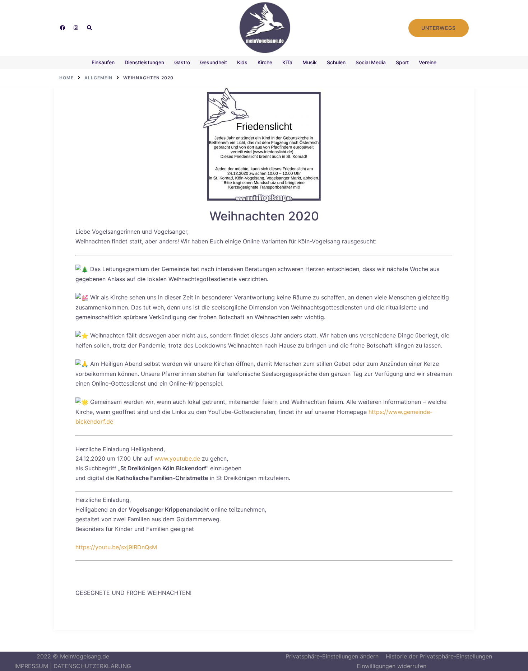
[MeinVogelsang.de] (264, 27)
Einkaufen (103, 62)
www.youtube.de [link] (177, 458)
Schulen (336, 62)
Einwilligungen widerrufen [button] (391, 666)
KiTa (287, 62)
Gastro (182, 62)
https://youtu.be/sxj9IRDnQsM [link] (116, 547)
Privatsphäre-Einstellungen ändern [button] (332, 656)
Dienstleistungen (144, 62)
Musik (309, 62)
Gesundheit (213, 62)
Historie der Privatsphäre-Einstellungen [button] (439, 656)
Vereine (427, 62)
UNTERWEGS (438, 28)
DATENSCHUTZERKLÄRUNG (92, 666)
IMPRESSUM (31, 666)
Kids (242, 62)
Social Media (371, 62)
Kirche (265, 62)
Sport (402, 62)
